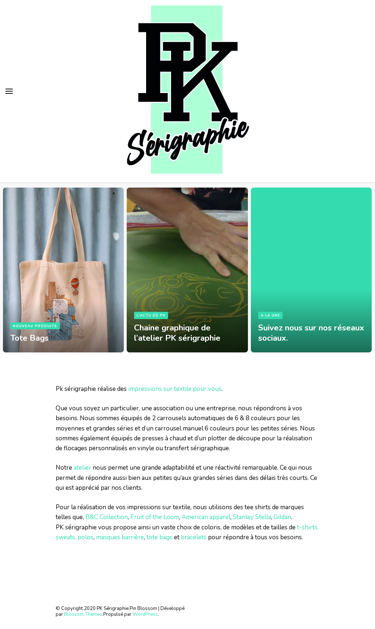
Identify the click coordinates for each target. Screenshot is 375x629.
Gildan (282, 517)
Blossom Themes (83, 614)
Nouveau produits (35, 325)
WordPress (145, 614)
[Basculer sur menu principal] (9, 91)
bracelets (194, 537)
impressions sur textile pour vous (175, 389)
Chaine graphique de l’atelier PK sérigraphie (177, 333)
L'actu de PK (151, 315)
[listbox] (187, 267)
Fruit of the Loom (154, 517)
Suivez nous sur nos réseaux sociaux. (311, 333)
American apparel (206, 517)
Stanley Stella (252, 517)
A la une (270, 315)
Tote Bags (29, 338)
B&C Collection (106, 517)
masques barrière (120, 537)
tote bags (159, 537)
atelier (82, 467)
